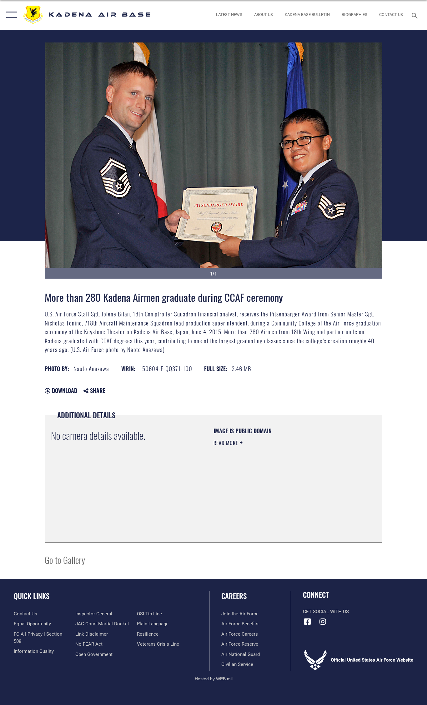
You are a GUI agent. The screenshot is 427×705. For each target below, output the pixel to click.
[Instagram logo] (323, 621)
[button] (10, 15)
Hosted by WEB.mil (214, 678)
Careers (234, 596)
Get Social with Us (326, 611)
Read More (227, 443)
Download (63, 390)
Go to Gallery (65, 559)
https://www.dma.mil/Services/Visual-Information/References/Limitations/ (287, 491)
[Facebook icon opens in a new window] (307, 621)
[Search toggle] (415, 15)
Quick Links (31, 596)
